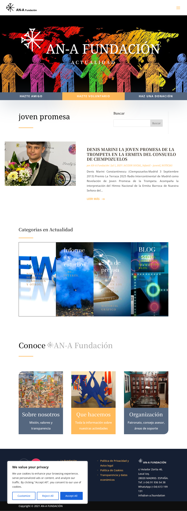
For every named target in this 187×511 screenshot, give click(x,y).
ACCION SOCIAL (132, 165)
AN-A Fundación (100, 165)
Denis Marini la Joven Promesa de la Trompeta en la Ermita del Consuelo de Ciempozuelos (131, 154)
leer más (93, 199)
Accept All (71, 496)
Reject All (48, 496)
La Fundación (69, 460)
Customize (24, 496)
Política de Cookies (111, 470)
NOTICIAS (167, 165)
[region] (47, 482)
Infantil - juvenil (151, 165)
